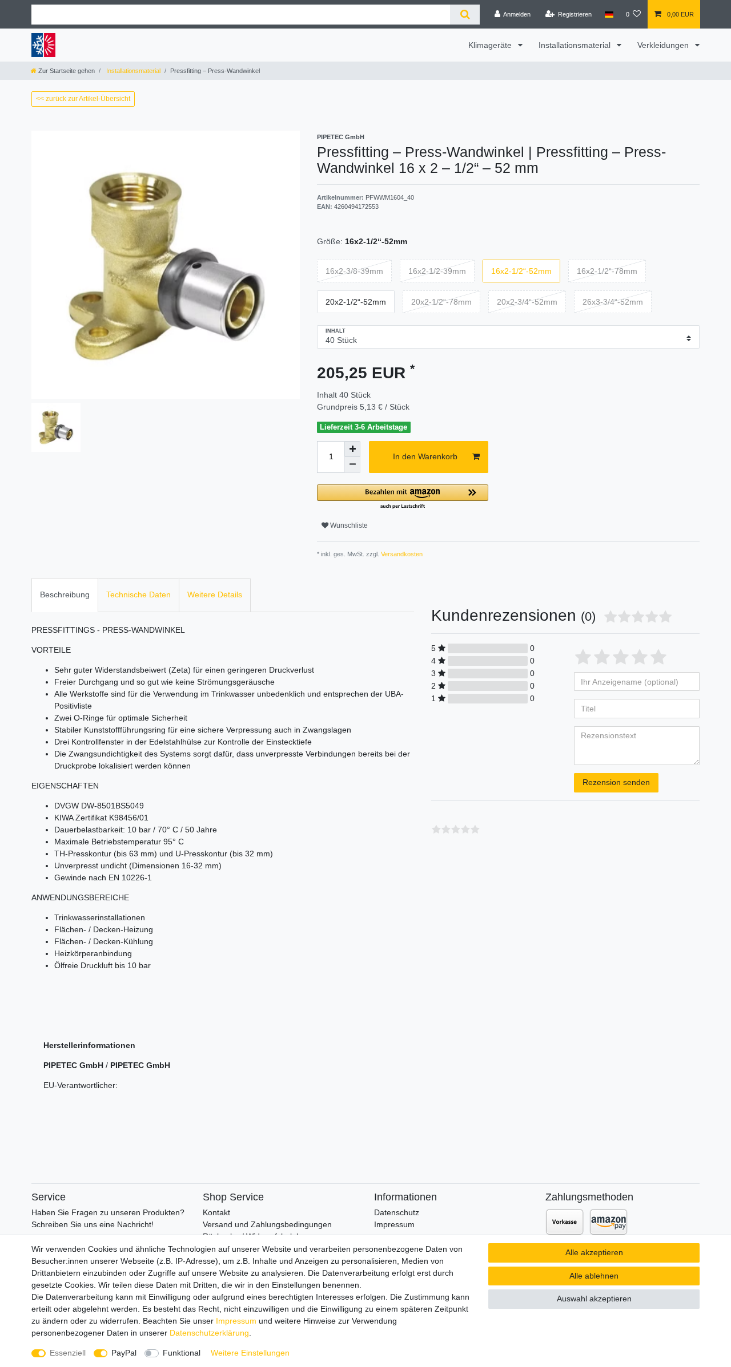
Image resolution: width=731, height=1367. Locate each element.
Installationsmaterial (576, 45)
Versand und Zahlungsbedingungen (267, 1224)
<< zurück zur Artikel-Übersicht (83, 99)
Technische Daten (138, 594)
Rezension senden (616, 782)
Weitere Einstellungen (250, 1352)
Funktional (181, 1352)
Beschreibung (65, 594)
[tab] (64, 595)
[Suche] (464, 15)
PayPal (123, 1352)
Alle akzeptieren (594, 1252)
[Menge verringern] (352, 465)
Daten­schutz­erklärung (209, 1332)
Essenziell (68, 1352)
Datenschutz (396, 1212)
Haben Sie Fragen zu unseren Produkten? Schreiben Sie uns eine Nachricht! (107, 1218)
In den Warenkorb (425, 456)
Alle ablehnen (593, 1275)
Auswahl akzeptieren (594, 1298)
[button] (402, 497)
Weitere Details (214, 594)
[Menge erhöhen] (352, 449)
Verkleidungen (664, 45)
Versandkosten (401, 554)
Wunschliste (348, 525)
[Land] (608, 14)
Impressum (394, 1224)
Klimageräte (491, 45)
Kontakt (216, 1212)
